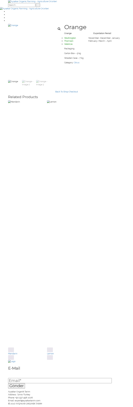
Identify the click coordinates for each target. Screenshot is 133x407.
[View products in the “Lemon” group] (50, 349)
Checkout (73, 91)
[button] (59, 29)
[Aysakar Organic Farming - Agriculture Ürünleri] (32, 1)
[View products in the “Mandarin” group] (11, 349)
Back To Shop (61, 91)
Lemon (50, 353)
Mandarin (12, 353)
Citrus (76, 62)
